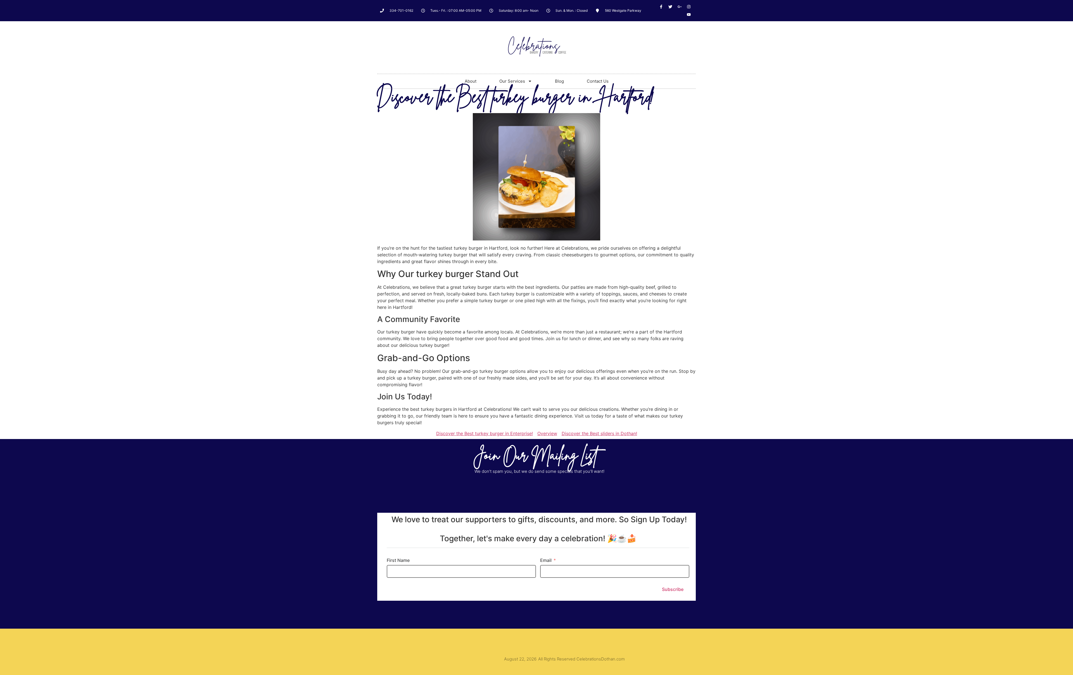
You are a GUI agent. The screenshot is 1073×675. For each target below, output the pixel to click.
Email (546, 560)
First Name (398, 560)
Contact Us (598, 81)
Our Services (512, 81)
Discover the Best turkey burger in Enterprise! (484, 433)
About (470, 81)
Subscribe (672, 589)
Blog (559, 81)
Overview (547, 433)
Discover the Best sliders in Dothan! (599, 433)
